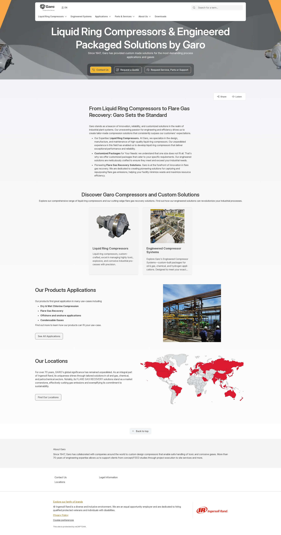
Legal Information (108, 477)
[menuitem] (52, 16)
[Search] (194, 7)
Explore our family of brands (68, 501)
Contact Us (61, 477)
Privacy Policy (60, 515)
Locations (60, 482)
